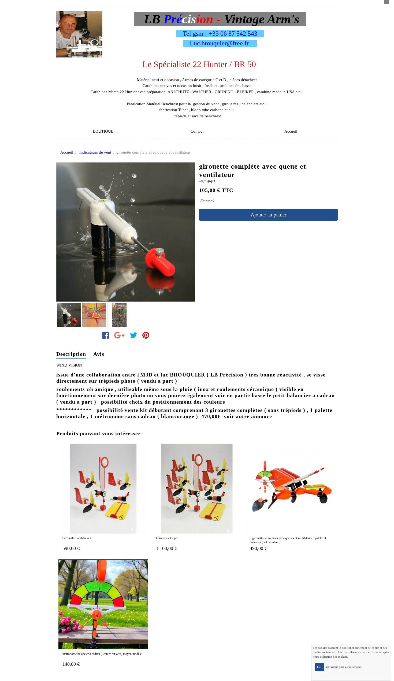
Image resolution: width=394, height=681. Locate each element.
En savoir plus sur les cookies (344, 666)
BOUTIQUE (103, 131)
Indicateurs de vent (95, 152)
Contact (197, 131)
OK (319, 667)
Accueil (290, 131)
